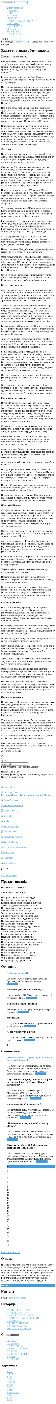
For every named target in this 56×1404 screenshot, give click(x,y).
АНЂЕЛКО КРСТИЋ (17, 1312)
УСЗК (10, 1397)
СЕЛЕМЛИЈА (14, 1320)
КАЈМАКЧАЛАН (16, 1346)
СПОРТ (27, 41)
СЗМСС (11, 1382)
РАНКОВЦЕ (13, 1359)
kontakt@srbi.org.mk (17, 1297)
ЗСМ (9, 1379)
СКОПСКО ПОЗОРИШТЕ (20, 1315)
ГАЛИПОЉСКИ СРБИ (18, 1310)
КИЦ (9, 1390)
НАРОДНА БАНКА (17, 1326)
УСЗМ (10, 1384)
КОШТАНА (13, 1392)
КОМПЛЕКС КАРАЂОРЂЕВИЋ (23, 1318)
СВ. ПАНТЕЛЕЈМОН (18, 1348)
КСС (9, 1371)
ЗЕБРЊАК (12, 1341)
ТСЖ (9, 1400)
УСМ (9, 1376)
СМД (9, 1387)
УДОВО (11, 1356)
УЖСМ (10, 1374)
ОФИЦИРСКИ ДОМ (17, 1323)
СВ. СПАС (12, 1351)
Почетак (18, 41)
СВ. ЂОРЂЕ (13, 1343)
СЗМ (9, 1395)
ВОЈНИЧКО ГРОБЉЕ (18, 1354)
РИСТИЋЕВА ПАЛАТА (19, 1328)
